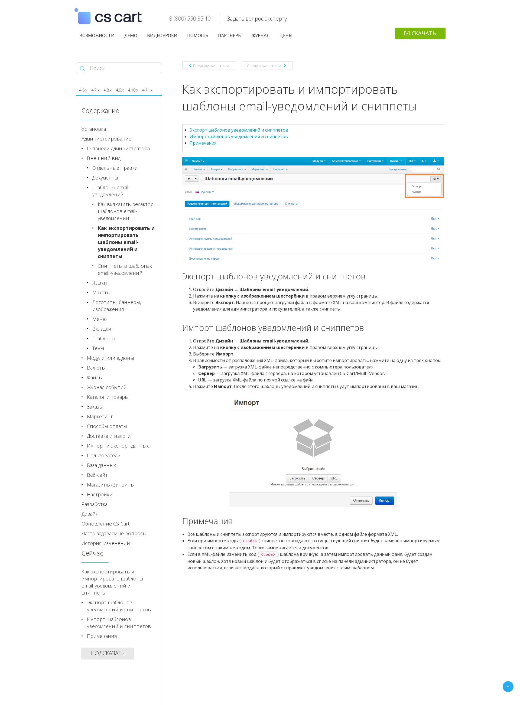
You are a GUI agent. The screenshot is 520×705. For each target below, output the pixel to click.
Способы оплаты (107, 426)
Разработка (95, 504)
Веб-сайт (97, 475)
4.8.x (108, 90)
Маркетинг (100, 416)
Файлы (95, 377)
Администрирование (106, 138)
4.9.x (120, 90)
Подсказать (108, 653)
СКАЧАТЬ (424, 33)
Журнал (261, 35)
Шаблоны (103, 338)
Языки (99, 282)
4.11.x (147, 90)
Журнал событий (107, 387)
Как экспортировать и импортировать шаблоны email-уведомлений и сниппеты (126, 242)
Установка (94, 129)
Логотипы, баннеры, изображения (116, 305)
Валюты (96, 367)
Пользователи (104, 455)
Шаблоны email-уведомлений (111, 191)
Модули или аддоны (110, 358)
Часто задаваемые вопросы (114, 533)
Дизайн (90, 514)
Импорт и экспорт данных (118, 445)
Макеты (101, 292)
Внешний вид (104, 158)
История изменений (106, 543)
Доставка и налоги (109, 436)
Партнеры (230, 35)
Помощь (197, 35)
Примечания (203, 143)
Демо (130, 35)
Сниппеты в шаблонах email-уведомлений (125, 269)
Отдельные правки (115, 168)
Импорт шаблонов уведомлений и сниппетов (239, 136)
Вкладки (101, 328)
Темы (98, 348)
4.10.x (133, 90)
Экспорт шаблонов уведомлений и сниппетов (239, 130)
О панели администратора (118, 148)
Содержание (100, 110)
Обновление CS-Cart (105, 523)
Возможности (97, 35)
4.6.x (83, 90)
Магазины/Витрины (111, 484)
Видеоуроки (162, 35)
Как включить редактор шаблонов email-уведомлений (126, 211)
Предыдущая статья (211, 65)
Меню (99, 319)
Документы (105, 177)
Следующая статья (264, 65)
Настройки (100, 494)
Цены (286, 35)
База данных (101, 465)
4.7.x (95, 90)
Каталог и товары (108, 397)
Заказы (95, 406)
